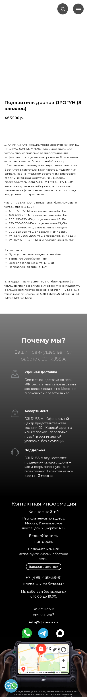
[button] (63, 9)
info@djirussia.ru (43, 622)
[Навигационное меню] (78, 9)
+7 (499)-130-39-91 (43, 577)
